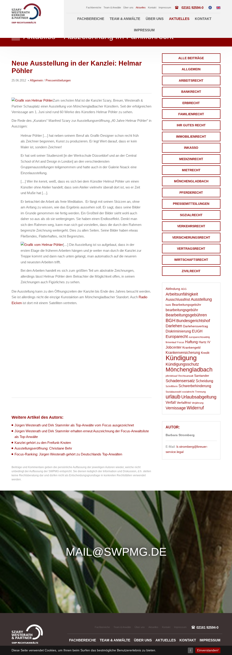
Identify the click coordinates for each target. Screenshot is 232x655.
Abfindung (173, 289)
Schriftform (172, 386)
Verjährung (197, 402)
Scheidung (204, 381)
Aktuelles (141, 7)
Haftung (191, 342)
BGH (170, 320)
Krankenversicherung (183, 352)
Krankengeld (191, 347)
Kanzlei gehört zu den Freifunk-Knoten (42, 443)
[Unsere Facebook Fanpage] (210, 7)
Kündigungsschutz (182, 364)
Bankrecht (191, 91)
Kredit (205, 352)
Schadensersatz (180, 381)
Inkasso (191, 147)
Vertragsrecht (191, 248)
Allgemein (191, 69)
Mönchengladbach (191, 181)
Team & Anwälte (112, 7)
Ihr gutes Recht (191, 125)
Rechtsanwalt (185, 375)
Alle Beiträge (191, 58)
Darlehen (174, 326)
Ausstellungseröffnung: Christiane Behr (43, 448)
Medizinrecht (191, 159)
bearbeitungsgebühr (182, 310)
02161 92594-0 (192, 8)
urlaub (173, 397)
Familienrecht (191, 114)
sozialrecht (188, 391)
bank (168, 304)
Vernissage (176, 408)
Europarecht (177, 336)
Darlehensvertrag (195, 326)
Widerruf (195, 407)
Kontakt (152, 7)
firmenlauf (171, 342)
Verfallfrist (184, 402)
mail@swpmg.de (116, 551)
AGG (184, 289)
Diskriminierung (178, 331)
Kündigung (181, 358)
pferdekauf (171, 375)
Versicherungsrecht (191, 237)
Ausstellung (201, 299)
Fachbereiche (93, 7)
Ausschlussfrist (178, 299)
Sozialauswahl (173, 391)
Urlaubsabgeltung (198, 396)
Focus (180, 342)
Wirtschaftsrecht (191, 260)
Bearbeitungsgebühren (186, 315)
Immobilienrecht (191, 136)
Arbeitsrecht (191, 80)
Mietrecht (191, 170)
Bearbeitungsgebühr (186, 304)
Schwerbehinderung (195, 386)
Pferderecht (191, 192)
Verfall (171, 402)
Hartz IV (204, 342)
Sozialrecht (191, 215)
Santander (201, 375)
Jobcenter (173, 347)
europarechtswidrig (199, 337)
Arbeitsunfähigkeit (182, 294)
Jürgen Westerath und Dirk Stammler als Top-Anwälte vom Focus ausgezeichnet (74, 425)
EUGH (197, 331)
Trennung (200, 391)
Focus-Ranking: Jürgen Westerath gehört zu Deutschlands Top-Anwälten (68, 454)
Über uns (128, 7)
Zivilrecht (191, 271)
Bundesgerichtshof (193, 320)
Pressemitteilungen (191, 203)
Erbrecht (191, 103)
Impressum (165, 7)
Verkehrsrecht (191, 226)
